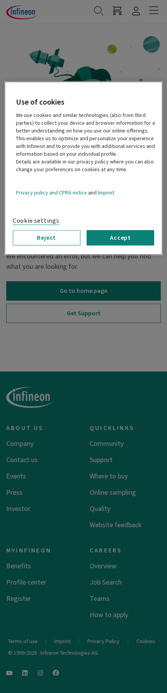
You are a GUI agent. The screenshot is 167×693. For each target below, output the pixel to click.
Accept (120, 237)
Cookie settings (36, 221)
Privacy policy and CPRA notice (51, 193)
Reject (46, 237)
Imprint (106, 193)
